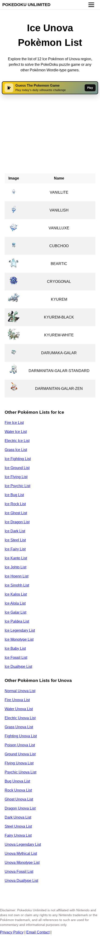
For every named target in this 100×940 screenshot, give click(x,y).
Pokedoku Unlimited (26, 4)
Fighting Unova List (21, 736)
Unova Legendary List (23, 844)
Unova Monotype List (22, 862)
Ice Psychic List (17, 486)
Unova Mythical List (21, 853)
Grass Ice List (16, 450)
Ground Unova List (20, 754)
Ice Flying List (16, 477)
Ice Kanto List (16, 558)
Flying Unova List (19, 763)
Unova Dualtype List (21, 881)
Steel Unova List (18, 826)
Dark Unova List (18, 817)
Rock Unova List (18, 790)
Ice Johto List (15, 567)
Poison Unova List (20, 745)
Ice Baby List (15, 648)
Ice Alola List (15, 603)
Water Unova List (19, 709)
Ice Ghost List (16, 513)
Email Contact (38, 932)
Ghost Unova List (19, 799)
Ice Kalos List (16, 594)
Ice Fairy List (15, 549)
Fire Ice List (14, 423)
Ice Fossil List (16, 657)
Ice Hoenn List (16, 576)
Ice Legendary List (20, 630)
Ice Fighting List (18, 459)
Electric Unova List (20, 718)
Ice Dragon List (17, 522)
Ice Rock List (15, 504)
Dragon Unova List (20, 808)
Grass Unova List (19, 727)
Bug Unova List (17, 781)
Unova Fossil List (19, 872)
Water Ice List (16, 432)
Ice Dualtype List (18, 667)
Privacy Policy (11, 932)
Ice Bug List (14, 495)
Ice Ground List (17, 468)
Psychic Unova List (20, 772)
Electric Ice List (17, 441)
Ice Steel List (15, 540)
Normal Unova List (20, 691)
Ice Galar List (15, 612)
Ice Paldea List (17, 621)
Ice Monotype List (19, 639)
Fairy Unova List (18, 835)
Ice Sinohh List (17, 585)
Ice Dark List (15, 531)
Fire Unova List (17, 700)
